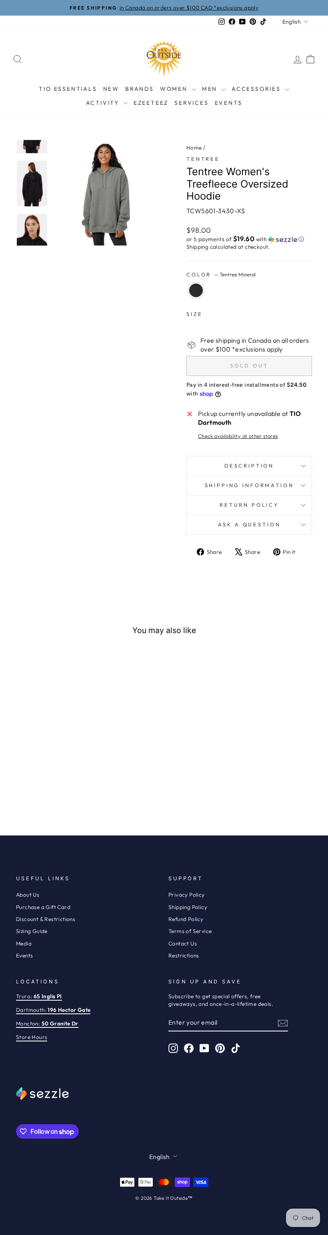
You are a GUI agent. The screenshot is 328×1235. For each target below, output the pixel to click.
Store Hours (31, 1037)
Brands (139, 88)
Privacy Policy (186, 894)
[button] (249, 239)
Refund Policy (185, 919)
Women (175, 88)
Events (228, 102)
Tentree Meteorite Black (196, 290)
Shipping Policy (187, 907)
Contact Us (182, 943)
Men (211, 88)
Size (194, 314)
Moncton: (47, 1023)
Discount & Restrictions (45, 919)
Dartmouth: (53, 1009)
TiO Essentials (68, 88)
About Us (27, 894)
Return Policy (249, 505)
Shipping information (249, 485)
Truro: (39, 996)
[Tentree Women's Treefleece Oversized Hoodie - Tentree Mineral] (55, 788)
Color (221, 274)
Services (191, 102)
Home (194, 147)
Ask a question (249, 524)
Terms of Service (190, 931)
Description (249, 465)
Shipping (197, 246)
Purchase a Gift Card (43, 907)
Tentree (203, 159)
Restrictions (183, 955)
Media (24, 943)
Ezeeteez (151, 102)
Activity (104, 102)
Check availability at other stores (238, 436)
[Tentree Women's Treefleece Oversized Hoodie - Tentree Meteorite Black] (44, 788)
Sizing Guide (32, 931)
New (111, 88)
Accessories (257, 88)
